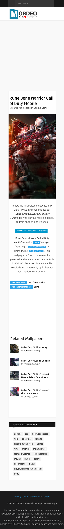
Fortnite (38, 439)
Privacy (17, 496)
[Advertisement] (32, 59)
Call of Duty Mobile (37, 247)
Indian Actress (39, 449)
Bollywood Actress (40, 434)
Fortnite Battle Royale (23, 444)
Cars (16, 439)
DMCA (25, 496)
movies (17, 459)
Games (40, 444)
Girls (16, 449)
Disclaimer (35, 496)
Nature (27, 459)
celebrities (26, 439)
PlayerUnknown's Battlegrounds (28, 469)
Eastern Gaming (32, 350)
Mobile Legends (40, 454)
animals (17, 434)
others (37, 459)
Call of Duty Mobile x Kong (34, 347)
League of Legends (22, 454)
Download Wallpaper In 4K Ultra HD (31, 231)
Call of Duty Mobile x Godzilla (35, 360)
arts (27, 434)
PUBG (16, 474)
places (32, 464)
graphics (26, 449)
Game (36, 242)
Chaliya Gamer (41, 108)
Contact (46, 496)
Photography (19, 464)
